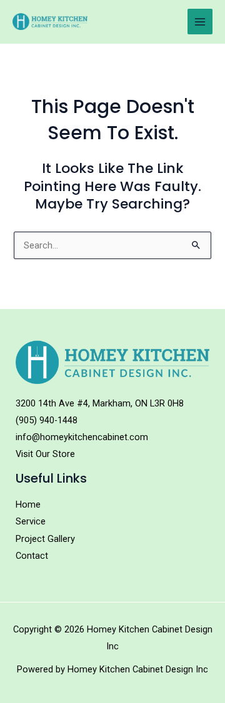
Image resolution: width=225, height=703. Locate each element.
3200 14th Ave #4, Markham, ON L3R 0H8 (100, 403)
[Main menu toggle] (200, 21)
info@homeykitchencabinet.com (82, 437)
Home (28, 504)
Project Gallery (45, 538)
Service (31, 521)
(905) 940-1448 (47, 420)
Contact (32, 555)
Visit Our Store (45, 454)
